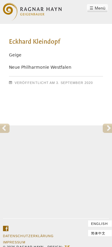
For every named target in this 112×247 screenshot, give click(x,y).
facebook (5, 229)
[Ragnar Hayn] (32, 8)
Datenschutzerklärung (28, 236)
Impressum (14, 242)
